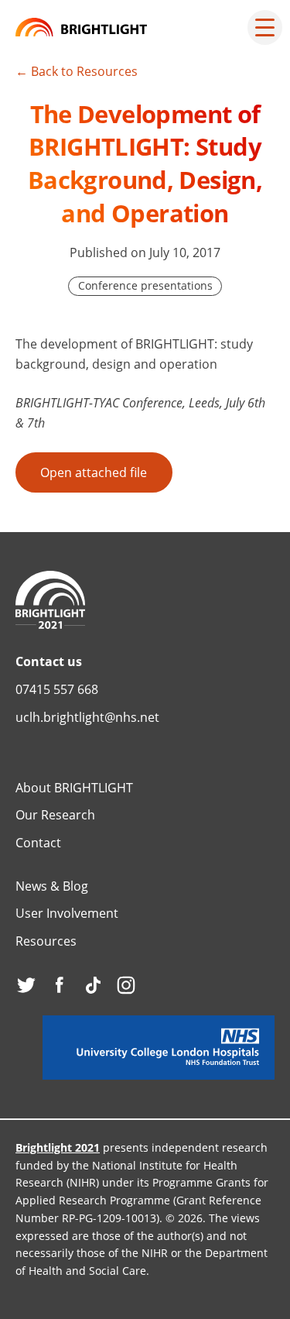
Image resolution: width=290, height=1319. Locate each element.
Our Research (55, 814)
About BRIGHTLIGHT (74, 787)
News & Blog (51, 886)
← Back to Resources (76, 71)
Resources (46, 941)
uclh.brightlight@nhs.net (87, 717)
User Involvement (66, 913)
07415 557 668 (56, 689)
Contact (38, 842)
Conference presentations (145, 285)
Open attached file (93, 472)
